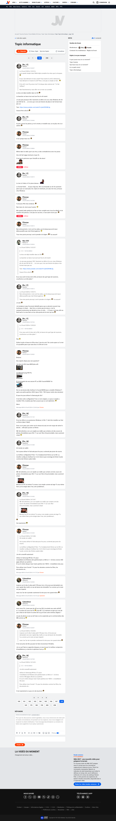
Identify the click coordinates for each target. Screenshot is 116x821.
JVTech (46, 2)
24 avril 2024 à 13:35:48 (28, 135)
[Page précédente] (38, 697)
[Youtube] (39, 797)
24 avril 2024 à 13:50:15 (28, 226)
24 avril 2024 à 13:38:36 (28, 148)
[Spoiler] (39, 733)
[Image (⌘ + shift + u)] (46, 733)
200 (47, 705)
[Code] (37, 733)
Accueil (17, 34)
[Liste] (29, 733)
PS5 (10, 7)
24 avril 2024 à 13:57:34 (28, 322)
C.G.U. (47, 807)
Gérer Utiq (95, 807)
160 (19, 701)
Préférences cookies (49, 810)
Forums (73, 2)
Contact (19, 807)
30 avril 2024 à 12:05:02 (28, 354)
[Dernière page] (46, 697)
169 (26, 705)
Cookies (87, 807)
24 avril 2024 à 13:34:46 (28, 120)
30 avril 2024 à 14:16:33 (28, 533)
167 (56, 701)
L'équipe (26, 807)
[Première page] (34, 697)
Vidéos (64, 2)
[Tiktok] (48, 797)
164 (40, 701)
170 (31, 705)
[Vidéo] (49, 733)
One (33, 7)
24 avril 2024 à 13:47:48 (28, 200)
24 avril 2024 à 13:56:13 (28, 288)
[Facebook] (25, 797)
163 (35, 701)
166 (51, 701)
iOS (43, 7)
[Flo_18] (25, 413)
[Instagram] (34, 797)
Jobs (72, 810)
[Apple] (83, 797)
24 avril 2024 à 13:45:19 (28, 177)
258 (47, 58)
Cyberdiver (26, 579)
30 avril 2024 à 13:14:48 (28, 445)
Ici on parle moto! (75, 67)
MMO (52, 7)
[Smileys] (43, 733)
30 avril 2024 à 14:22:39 (28, 605)
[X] (30, 797)
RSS (68, 810)
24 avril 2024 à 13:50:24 (28, 244)
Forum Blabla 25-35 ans (35, 34)
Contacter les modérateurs (78, 50)
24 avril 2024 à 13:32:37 (28, 68)
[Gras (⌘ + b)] (17, 733)
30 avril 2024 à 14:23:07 (28, 627)
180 (36, 705)
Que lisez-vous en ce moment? (79, 65)
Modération (60, 807)
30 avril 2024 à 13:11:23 (28, 417)
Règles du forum (92, 50)
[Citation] (34, 733)
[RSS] (43, 797)
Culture (56, 2)
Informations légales (37, 807)
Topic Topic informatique (48, 34)
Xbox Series (16, 7)
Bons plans (36, 2)
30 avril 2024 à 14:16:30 (28, 496)
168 (39, 58)
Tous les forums (23, 34)
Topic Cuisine (74, 62)
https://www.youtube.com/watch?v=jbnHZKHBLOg (35, 107)
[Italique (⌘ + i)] (19, 733)
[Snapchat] (57, 797)
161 (24, 701)
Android (47, 7)
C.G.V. (53, 807)
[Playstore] (78, 797)
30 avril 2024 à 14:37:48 (28, 659)
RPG (57, 7)
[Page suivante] (42, 697)
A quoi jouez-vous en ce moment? (80, 59)
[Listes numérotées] (31, 733)
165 (45, 701)
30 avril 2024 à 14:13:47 (28, 468)
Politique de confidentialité (75, 807)
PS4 (29, 7)
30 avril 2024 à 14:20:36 (28, 582)
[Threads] (53, 797)
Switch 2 (24, 7)
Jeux (13, 2)
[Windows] (87, 797)
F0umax (25, 132)
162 (29, 701)
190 (42, 705)
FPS (61, 7)
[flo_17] (25, 65)
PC (7, 7)
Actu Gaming (23, 2)
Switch (38, 7)
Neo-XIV (25, 241)
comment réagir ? (36, 714)
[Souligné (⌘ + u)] (22, 733)
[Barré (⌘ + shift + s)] (25, 733)
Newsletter (61, 810)
